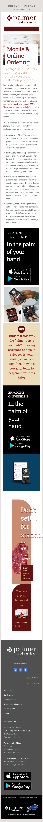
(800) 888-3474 (33, 684)
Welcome (7, 690)
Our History (8, 695)
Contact (7, 713)
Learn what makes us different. (27, 573)
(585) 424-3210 (33, 678)
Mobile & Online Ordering (18, 55)
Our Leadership (10, 700)
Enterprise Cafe (10, 722)
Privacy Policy (33, 797)
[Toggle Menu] (36, 29)
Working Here (9, 709)
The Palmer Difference (13, 704)
